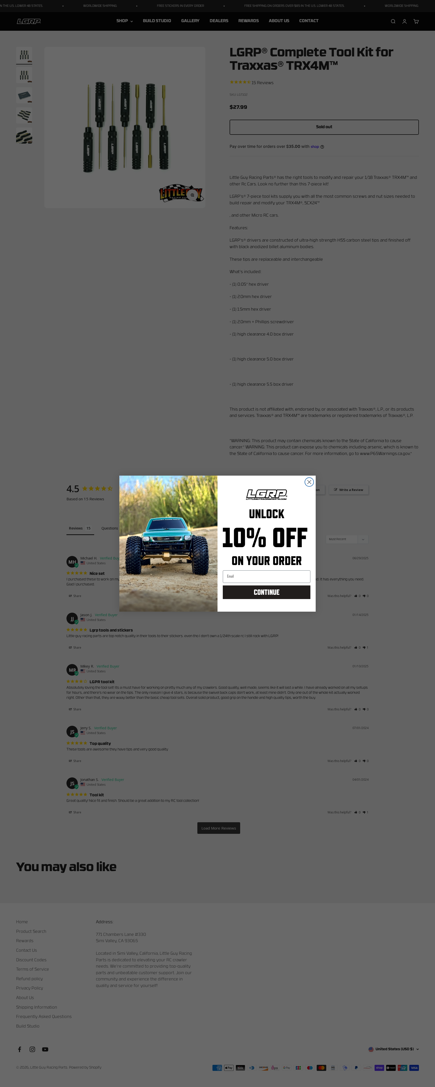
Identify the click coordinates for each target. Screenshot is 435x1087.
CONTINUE (266, 592)
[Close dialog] (309, 482)
